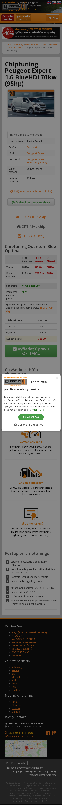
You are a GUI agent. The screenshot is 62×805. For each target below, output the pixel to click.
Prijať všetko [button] (31, 417)
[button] (31, 425)
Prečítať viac (38, 409)
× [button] (57, 377)
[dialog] (30, 402)
